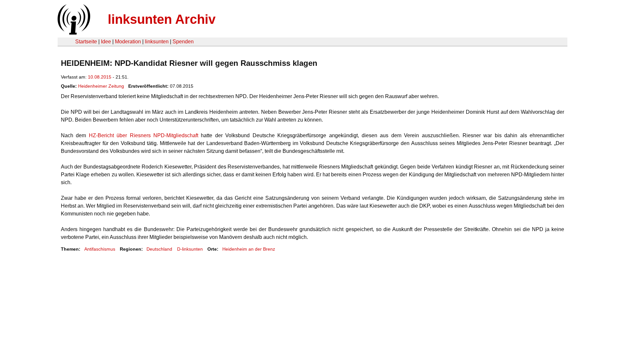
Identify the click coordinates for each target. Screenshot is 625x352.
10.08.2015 (99, 77)
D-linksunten (190, 249)
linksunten (157, 41)
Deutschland (159, 249)
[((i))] (73, 33)
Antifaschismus (99, 249)
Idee (106, 41)
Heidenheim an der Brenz (248, 249)
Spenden (183, 41)
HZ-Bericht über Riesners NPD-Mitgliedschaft (143, 135)
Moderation (128, 41)
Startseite (86, 41)
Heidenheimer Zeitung (101, 86)
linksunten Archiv (161, 19)
